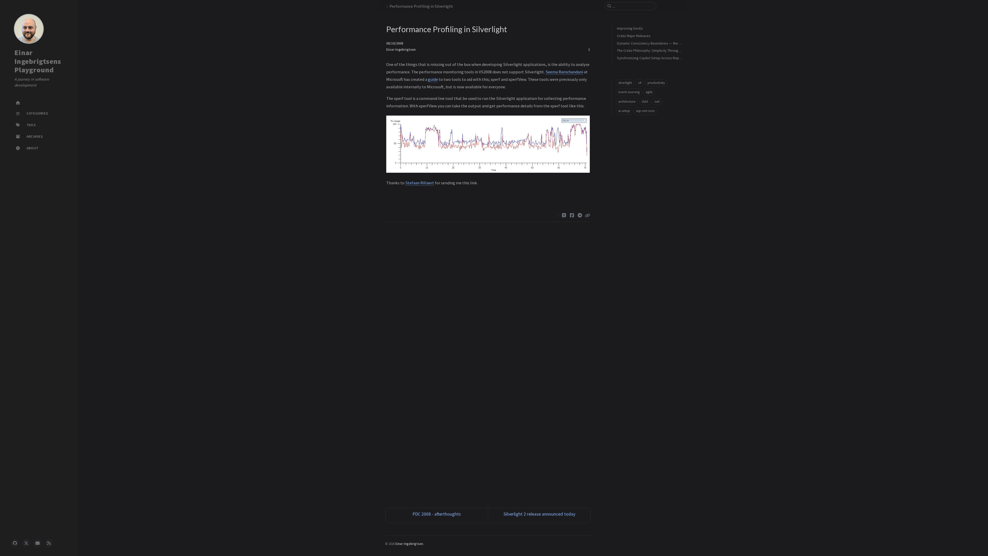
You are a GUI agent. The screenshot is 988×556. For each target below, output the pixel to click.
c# (639, 83)
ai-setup (624, 111)
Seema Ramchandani (564, 71)
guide (433, 79)
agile (649, 92)
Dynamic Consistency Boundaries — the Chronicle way (658, 43)
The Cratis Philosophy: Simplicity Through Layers (654, 50)
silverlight (625, 83)
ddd (645, 101)
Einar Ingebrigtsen (401, 49)
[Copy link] (587, 215)
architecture (627, 101)
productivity (656, 83)
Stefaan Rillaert (419, 182)
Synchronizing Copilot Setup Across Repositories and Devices (665, 58)
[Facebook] (572, 215)
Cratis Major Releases (633, 35)
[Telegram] (580, 215)
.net (657, 101)
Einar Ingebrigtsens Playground (37, 61)
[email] (37, 543)
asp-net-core (645, 111)
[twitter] (26, 543)
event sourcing (629, 92)
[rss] (48, 543)
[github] (15, 543)
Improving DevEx (630, 28)
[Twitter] (564, 215)
